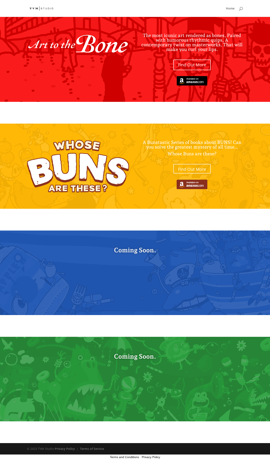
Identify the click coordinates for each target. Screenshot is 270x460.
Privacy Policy (65, 449)
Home (230, 8)
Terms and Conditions (124, 457)
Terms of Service (92, 449)
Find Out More (192, 65)
